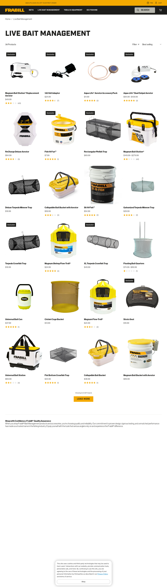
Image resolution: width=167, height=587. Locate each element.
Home (7, 19)
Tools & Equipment (73, 10)
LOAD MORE (83, 399)
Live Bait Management (49, 10)
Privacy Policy (102, 574)
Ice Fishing (92, 10)
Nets (31, 10)
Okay (83, 582)
